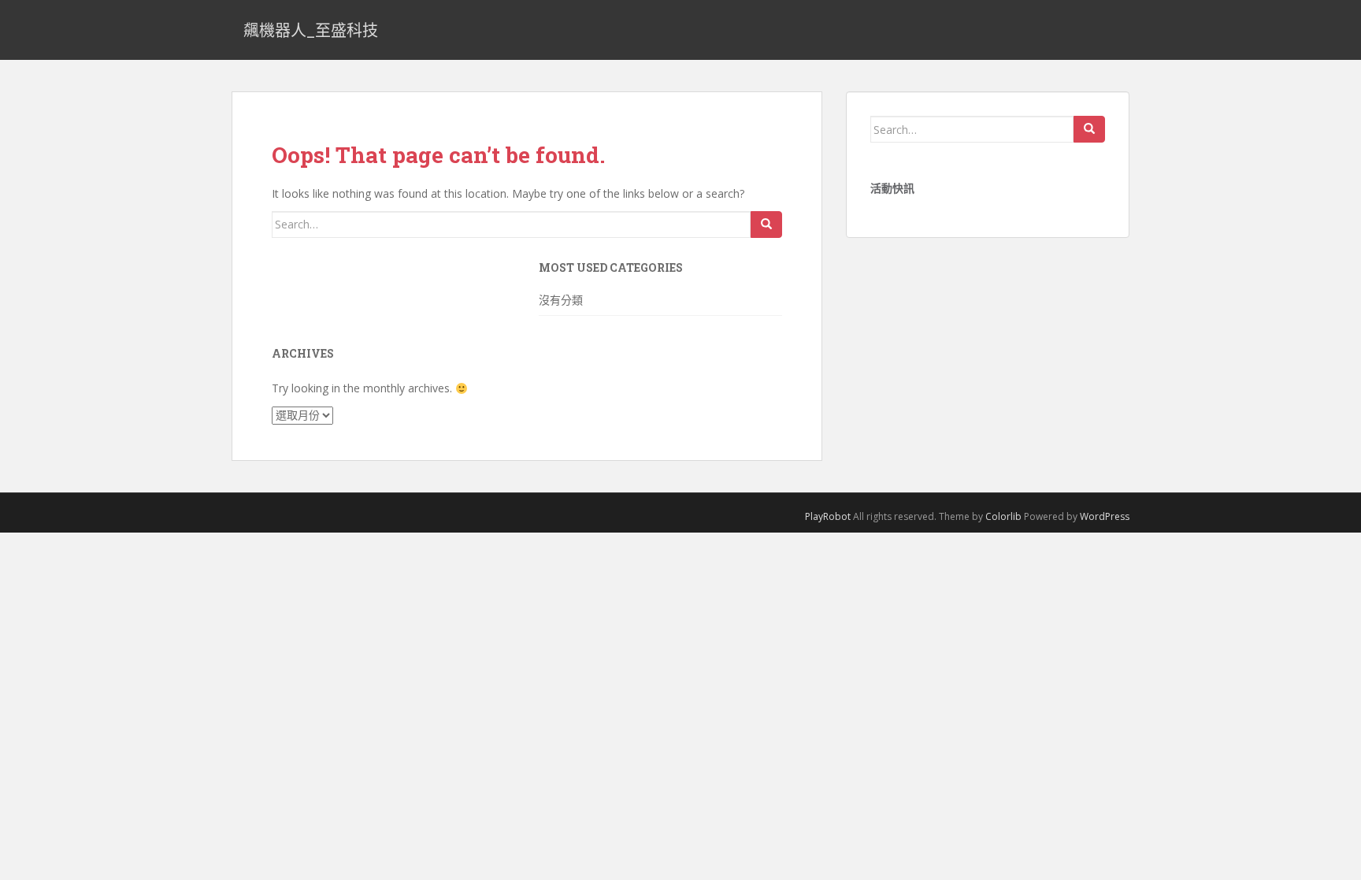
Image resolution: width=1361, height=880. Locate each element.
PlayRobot (828, 516)
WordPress (1104, 516)
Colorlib (1003, 516)
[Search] (766, 224)
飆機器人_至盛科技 (310, 30)
